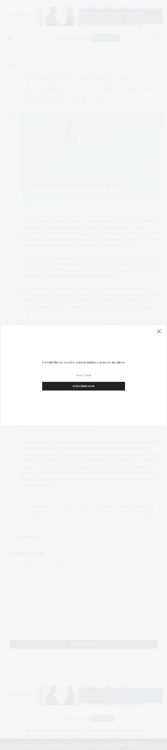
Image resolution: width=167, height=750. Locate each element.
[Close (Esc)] (159, 331)
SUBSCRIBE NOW (83, 386)
